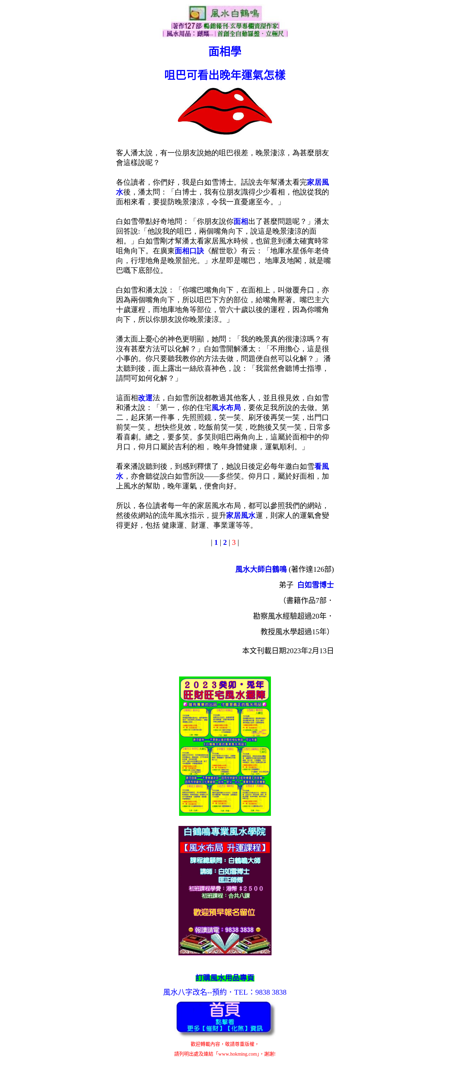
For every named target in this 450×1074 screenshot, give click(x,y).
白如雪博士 (315, 585)
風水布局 (226, 408)
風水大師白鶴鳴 (261, 569)
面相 (241, 221)
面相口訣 (189, 251)
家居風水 (241, 515)
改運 (145, 398)
